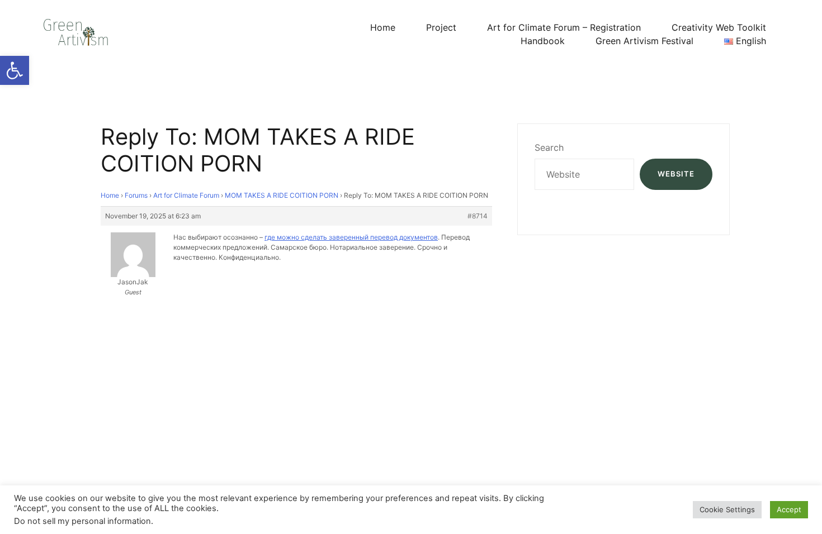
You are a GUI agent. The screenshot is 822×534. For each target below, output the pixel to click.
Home (382, 27)
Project (441, 27)
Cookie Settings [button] (727, 509)
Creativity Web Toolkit (719, 27)
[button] (14, 70)
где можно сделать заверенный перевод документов (351, 237)
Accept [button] (789, 509)
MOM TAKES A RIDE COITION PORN (281, 195)
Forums (136, 195)
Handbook (543, 40)
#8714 (477, 216)
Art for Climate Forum (186, 195)
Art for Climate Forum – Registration (564, 27)
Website (676, 173)
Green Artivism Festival (644, 40)
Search (549, 147)
